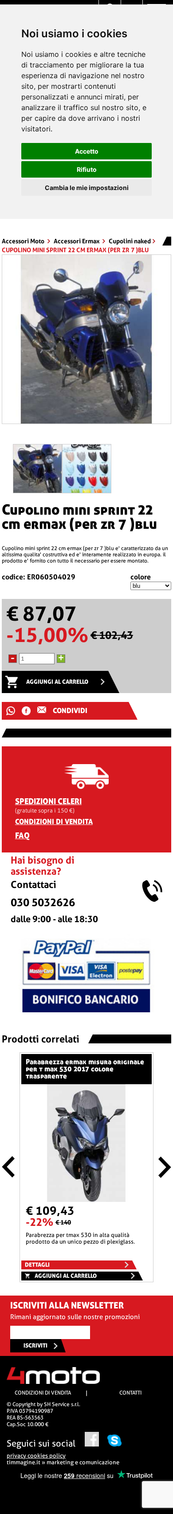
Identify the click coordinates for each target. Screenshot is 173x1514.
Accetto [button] (86, 151)
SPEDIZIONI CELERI (48, 801)
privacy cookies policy (36, 1455)
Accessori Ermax (77, 241)
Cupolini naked (130, 241)
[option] (86, 342)
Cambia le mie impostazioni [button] (87, 187)
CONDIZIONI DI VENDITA (54, 821)
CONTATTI (130, 1393)
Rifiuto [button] (87, 169)
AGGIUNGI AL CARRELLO (57, 681)
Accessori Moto (24, 241)
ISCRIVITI (35, 1345)
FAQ (22, 835)
